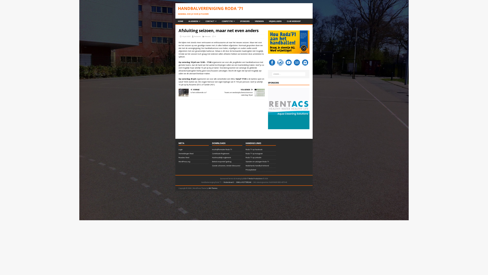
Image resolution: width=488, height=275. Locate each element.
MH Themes (213, 188)
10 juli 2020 (186, 36)
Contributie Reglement (220, 153)
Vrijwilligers (275, 21)
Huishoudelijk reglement (221, 157)
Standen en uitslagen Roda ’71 (257, 161)
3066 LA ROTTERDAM (243, 182)
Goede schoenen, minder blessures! (226, 165)
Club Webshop (294, 21)
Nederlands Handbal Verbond (257, 165)
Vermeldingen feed (186, 153)
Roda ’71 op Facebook (254, 149)
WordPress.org (184, 161)
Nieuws (208, 36)
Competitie (227, 21)
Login (181, 149)
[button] (288, 108)
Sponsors (245, 21)
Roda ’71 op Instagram (254, 153)
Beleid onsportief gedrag (221, 161)
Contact (209, 21)
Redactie (197, 36)
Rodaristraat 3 (229, 182)
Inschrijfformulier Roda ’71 (222, 149)
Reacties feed (184, 157)
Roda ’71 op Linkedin (253, 157)
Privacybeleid (251, 170)
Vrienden (259, 21)
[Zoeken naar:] (288, 74)
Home (180, 21)
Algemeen (193, 21)
